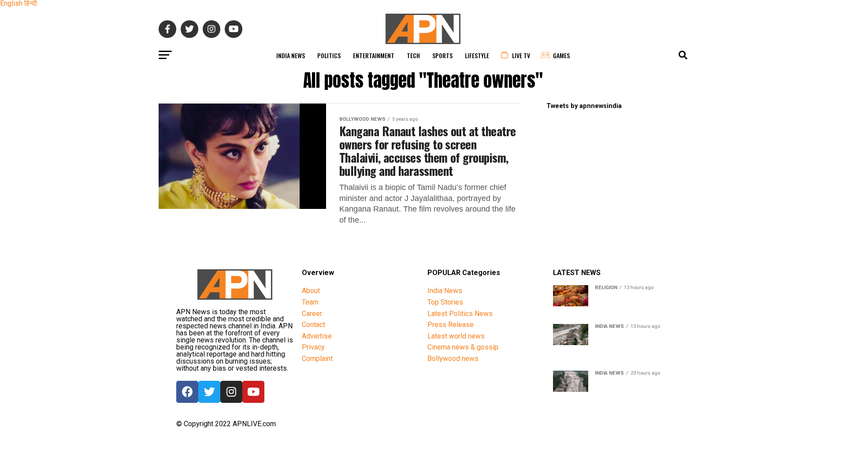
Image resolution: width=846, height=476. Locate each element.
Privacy (313, 347)
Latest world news (456, 336)
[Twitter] (209, 392)
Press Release (450, 324)
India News (290, 55)
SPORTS (442, 55)
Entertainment (373, 55)
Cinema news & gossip (462, 347)
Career (312, 313)
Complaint (317, 358)
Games (561, 55)
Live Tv (521, 55)
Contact (313, 324)
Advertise (317, 336)
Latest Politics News (460, 313)
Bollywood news (453, 358)
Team (310, 302)
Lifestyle (477, 55)
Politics (329, 55)
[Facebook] (187, 392)
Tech (413, 55)
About (311, 290)
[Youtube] (253, 392)
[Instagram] (231, 392)
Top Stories (445, 302)
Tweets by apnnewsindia (584, 106)
